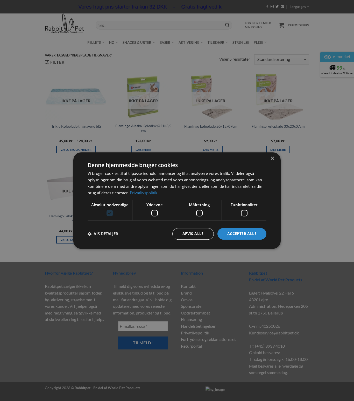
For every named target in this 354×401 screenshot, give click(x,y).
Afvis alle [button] (193, 233)
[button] (103, 234)
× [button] (272, 158)
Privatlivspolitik (143, 192)
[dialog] (177, 200)
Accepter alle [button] (242, 233)
